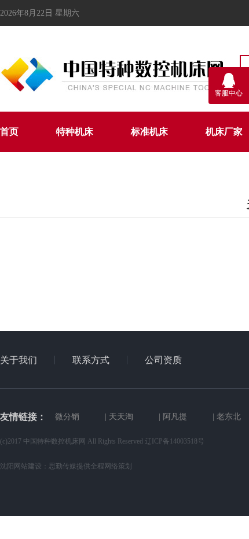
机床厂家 (224, 131)
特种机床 (74, 131)
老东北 (229, 416)
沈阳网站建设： (24, 466)
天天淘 (121, 416)
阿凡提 (175, 416)
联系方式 (90, 360)
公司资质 (163, 360)
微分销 (67, 416)
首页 (9, 131)
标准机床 (149, 131)
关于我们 (18, 360)
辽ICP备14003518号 (174, 441)
